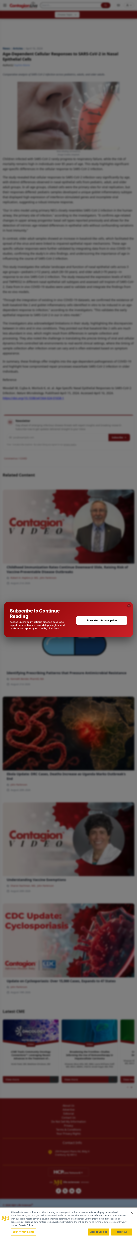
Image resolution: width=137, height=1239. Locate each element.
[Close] (131, 1212)
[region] (68, 1223)
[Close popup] (129, 606)
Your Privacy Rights (23, 1231)
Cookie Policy (26, 1225)
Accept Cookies (98, 1231)
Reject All (121, 1231)
